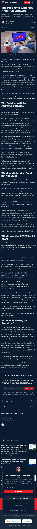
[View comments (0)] (7, 27)
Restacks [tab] (12, 419)
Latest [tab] (8, 440)
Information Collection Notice (21, 504)
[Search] (34, 440)
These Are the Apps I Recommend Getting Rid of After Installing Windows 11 (13, 462)
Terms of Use (26, 502)
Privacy (21, 515)
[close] (32, 467)
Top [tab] (3, 440)
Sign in (33, 2)
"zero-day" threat (13, 130)
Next (31, 407)
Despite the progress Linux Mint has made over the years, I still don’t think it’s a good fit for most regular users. (14, 450)
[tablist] (8, 419)
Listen (33, 22)
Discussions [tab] (14, 440)
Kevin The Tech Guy (11, 21)
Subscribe (27, 2)
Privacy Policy (18, 505)
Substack (10, 525)
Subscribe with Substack (20, 498)
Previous (6, 407)
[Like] (3, 27)
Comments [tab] (5, 419)
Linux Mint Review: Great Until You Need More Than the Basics (13, 446)
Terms (26, 515)
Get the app (26, 521)
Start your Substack (14, 521)
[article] (18, 450)
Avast (3, 75)
